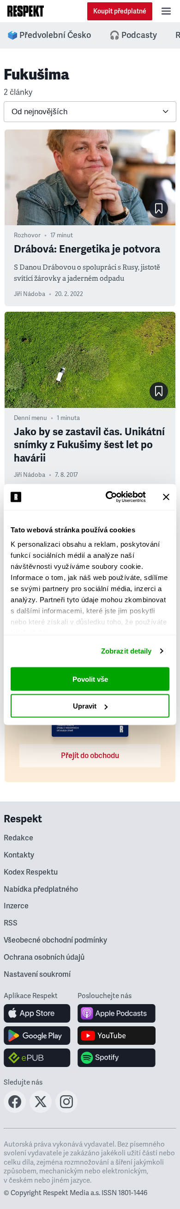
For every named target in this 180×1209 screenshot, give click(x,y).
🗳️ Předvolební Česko (49, 35)
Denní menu (30, 418)
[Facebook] (15, 1110)
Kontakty (19, 855)
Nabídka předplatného (41, 889)
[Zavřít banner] (166, 496)
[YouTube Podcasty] (117, 1035)
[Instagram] (66, 1110)
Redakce (18, 838)
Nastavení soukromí (37, 974)
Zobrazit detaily (126, 651)
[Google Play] (37, 1035)
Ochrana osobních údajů (44, 957)
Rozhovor (27, 235)
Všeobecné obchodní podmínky (55, 940)
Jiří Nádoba (29, 294)
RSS (11, 923)
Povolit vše (90, 679)
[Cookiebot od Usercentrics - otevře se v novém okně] (109, 497)
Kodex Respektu (31, 872)
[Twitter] (41, 1110)
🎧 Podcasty (133, 35)
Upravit (84, 706)
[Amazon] (37, 1058)
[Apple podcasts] (117, 1013)
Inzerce (16, 906)
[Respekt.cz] (25, 11)
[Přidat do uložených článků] (159, 208)
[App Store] (37, 1013)
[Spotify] (117, 1058)
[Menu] (166, 11)
